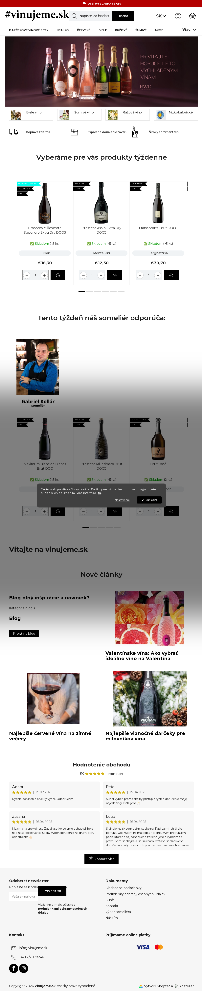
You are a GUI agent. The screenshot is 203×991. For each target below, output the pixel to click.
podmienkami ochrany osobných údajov (62, 910)
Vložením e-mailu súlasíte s (62, 909)
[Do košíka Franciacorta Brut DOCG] (171, 275)
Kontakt (111, 906)
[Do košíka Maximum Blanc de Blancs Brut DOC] (58, 511)
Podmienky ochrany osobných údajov (135, 894)
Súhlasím (151, 500)
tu (99, 493)
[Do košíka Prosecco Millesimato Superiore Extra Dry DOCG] (58, 275)
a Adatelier (182, 986)
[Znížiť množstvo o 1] (26, 273)
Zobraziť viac (104, 859)
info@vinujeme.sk (33, 948)
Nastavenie (122, 500)
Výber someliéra (118, 912)
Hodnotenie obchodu (101, 765)
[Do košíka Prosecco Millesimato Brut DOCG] (114, 511)
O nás (109, 900)
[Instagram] (23, 968)
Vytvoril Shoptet (157, 986)
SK (159, 15)
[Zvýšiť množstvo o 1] (44, 273)
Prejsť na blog (24, 633)
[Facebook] (13, 968)
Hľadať (122, 16)
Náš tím (111, 918)
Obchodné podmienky (123, 888)
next (191, 235)
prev (12, 235)
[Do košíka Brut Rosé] (171, 511)
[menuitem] (28, 30)
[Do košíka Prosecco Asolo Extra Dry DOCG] (114, 275)
